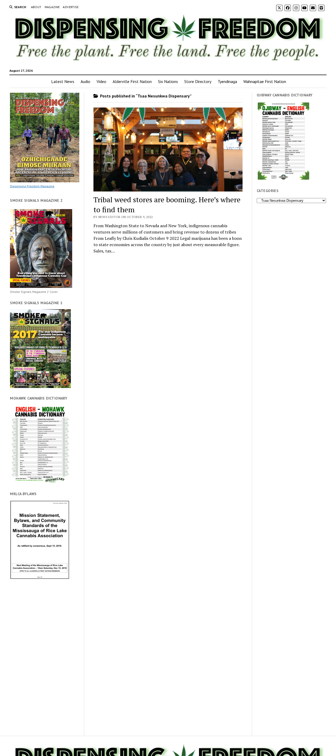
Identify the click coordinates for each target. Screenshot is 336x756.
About (36, 7)
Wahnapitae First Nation (264, 81)
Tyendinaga (227, 81)
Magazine (52, 7)
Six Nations (168, 81)
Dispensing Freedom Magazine (32, 186)
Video (101, 81)
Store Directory (197, 81)
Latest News (62, 81)
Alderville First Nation (132, 81)
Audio (85, 81)
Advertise (70, 7)
